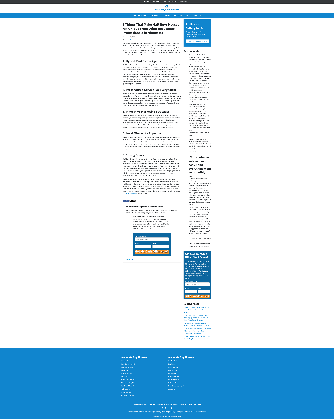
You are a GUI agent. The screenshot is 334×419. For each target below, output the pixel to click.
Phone (137, 243)
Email (154, 243)
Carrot (179, 416)
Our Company (183, 2)
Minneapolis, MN (173, 377)
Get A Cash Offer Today (170, 2)
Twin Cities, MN (126, 389)
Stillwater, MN (172, 383)
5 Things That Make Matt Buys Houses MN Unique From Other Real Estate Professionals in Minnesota (197, 331)
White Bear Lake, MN (128, 380)
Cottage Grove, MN (127, 395)
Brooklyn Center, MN (128, 364)
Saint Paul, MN (173, 367)
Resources (183, 404)
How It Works (155, 15)
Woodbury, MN (126, 392)
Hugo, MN (124, 377)
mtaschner (128, 39)
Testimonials (178, 15)
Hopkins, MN (125, 370)
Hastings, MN (172, 364)
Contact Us (196, 15)
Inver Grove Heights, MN (176, 386)
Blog (199, 404)
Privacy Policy (192, 404)
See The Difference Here (197, 41)
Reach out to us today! (130, 193)
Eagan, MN (171, 389)
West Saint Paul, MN (127, 383)
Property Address (141, 236)
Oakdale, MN (172, 361)
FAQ (187, 15)
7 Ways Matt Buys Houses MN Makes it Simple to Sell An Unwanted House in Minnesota (196, 309)
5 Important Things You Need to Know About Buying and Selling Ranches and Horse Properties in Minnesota (196, 317)
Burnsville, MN (173, 373)
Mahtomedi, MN (126, 373)
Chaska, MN (125, 361)
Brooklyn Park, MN (127, 367)
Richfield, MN (172, 370)
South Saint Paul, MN (128, 386)
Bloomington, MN (174, 380)
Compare (166, 15)
